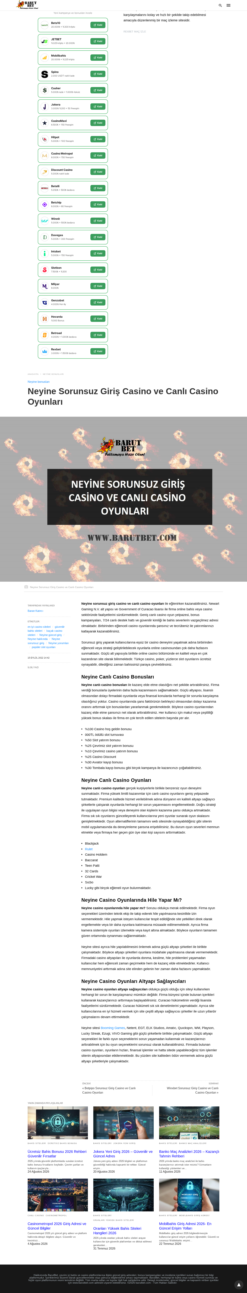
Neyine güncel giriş (50, 634)
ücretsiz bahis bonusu (62, 1143)
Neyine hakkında (38, 638)
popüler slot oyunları (44, 647)
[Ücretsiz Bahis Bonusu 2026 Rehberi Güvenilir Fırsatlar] (58, 1122)
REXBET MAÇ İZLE (135, 31)
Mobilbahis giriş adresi (194, 1215)
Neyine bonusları (53, 374)
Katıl (99, 24)
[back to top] (238, 1284)
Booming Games (113, 1028)
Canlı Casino (36, 1215)
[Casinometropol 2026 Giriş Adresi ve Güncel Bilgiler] (58, 1195)
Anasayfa (33, 374)
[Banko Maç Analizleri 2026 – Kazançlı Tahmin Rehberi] (189, 1122)
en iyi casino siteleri (39, 626)
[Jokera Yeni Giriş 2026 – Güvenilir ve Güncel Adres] (123, 1122)
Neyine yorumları (58, 643)
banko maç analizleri (193, 1143)
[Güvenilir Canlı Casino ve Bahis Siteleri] (27, 5)
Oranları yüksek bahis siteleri (113, 1220)
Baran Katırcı (35, 610)
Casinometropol (56, 1215)
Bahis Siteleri (37, 1143)
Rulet (89, 849)
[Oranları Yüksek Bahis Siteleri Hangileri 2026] (123, 1195)
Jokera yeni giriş (124, 1143)
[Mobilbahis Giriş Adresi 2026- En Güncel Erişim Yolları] (189, 1195)
